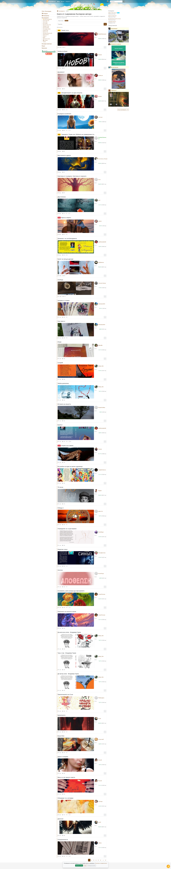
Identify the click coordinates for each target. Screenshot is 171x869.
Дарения (49, 53)
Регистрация (48, 11)
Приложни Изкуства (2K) (47, 33)
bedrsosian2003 (101, 303)
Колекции (46, 40)
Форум (43, 46)
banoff (99, 718)
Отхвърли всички (91, 865)
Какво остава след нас (112, 12)
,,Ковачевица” (114, 28)
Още (85, 865)
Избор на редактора (48, 19)
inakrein (100, 221)
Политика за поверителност (101, 863)
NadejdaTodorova (102, 469)
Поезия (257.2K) (46, 20)
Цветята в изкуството (112, 15)
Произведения (45, 17)
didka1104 (100, 511)
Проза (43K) (45, 22)
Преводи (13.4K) (46, 26)
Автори (62, 1)
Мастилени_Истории (102, 158)
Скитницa (100, 117)
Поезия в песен (47, 38)
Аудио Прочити (46, 34)
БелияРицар (101, 573)
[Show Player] (168, 866)
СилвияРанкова (101, 594)
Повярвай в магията (112, 21)
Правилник (44, 48)
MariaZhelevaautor (102, 34)
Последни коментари (47, 43)
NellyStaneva (101, 262)
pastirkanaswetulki (102, 242)
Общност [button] (68, 1)
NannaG (100, 760)
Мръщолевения (114, 67)
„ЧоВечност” (114, 90)
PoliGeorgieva (101, 697)
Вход (43, 11)
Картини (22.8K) (46, 27)
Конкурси (45, 13)
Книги (96, 37)
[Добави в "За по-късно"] (105, 47)
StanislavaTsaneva (102, 137)
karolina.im (100, 75)
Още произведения (122, 109)
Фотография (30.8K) (46, 29)
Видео (44, 37)
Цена (99, 179)
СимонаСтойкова (102, 283)
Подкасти (44, 36)
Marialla (100, 96)
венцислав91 (101, 739)
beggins (100, 490)
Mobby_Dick (100, 366)
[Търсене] (123, 1)
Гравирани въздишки (116, 44)
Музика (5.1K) (45, 31)
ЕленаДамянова (101, 552)
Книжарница (46, 15)
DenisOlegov (101, 532)
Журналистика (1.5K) (47, 24)
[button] (108, 1)
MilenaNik (100, 345)
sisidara (100, 843)
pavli (99, 200)
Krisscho (100, 54)
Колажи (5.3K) (45, 30)
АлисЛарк (100, 801)
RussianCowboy (101, 407)
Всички (66, 20)
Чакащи (44, 41)
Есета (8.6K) (45, 23)
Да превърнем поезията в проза (114, 18)
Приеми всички (79, 865)
